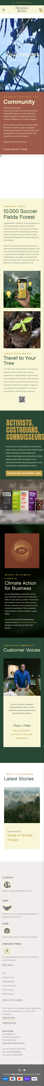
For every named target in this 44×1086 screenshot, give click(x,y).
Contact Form (8, 977)
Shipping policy (8, 981)
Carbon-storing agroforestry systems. (17, 891)
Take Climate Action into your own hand (19, 839)
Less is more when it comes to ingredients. (20, 937)
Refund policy (8, 994)
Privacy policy (7, 990)
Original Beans (16, 1074)
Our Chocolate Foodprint (22, 3)
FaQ (4, 973)
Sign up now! (8, 1018)
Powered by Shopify (32, 1074)
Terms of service (9, 986)
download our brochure (27, 622)
